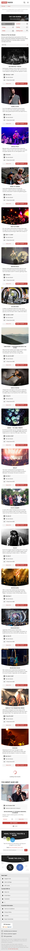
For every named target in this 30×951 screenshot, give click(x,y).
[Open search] (24, 2)
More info (8, 83)
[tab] (13, 826)
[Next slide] (26, 792)
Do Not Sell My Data (13, 949)
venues (3, 6)
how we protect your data (16, 847)
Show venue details (15, 19)
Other (9, 6)
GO (26, 850)
